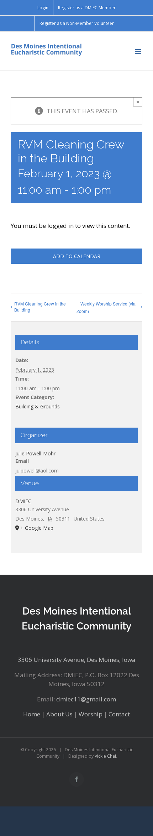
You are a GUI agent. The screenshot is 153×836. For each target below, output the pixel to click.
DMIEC (23, 501)
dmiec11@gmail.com (86, 699)
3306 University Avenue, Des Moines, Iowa (77, 659)
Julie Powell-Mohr (35, 453)
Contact (119, 714)
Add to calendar (76, 256)
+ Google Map (36, 527)
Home (31, 714)
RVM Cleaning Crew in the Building (40, 307)
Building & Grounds (37, 406)
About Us (59, 714)
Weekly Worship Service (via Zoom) (106, 307)
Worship (90, 714)
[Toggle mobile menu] (138, 51)
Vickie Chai (105, 756)
